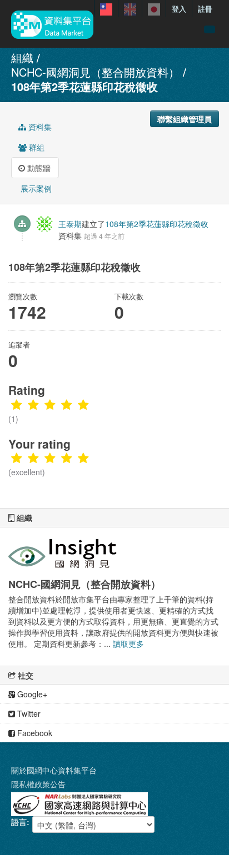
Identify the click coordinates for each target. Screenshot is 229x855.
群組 (35, 147)
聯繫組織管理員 (184, 118)
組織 (22, 57)
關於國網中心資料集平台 (54, 770)
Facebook (33, 732)
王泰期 (70, 223)
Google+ (31, 694)
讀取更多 (128, 643)
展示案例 (35, 188)
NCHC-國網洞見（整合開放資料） (95, 72)
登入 (179, 8)
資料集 (39, 126)
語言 (19, 821)
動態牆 (38, 167)
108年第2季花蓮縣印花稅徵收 (84, 86)
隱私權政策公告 (38, 783)
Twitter (28, 713)
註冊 (205, 8)
